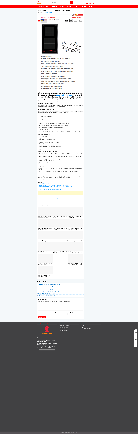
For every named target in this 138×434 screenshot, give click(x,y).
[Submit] (71, 2)
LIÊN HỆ (90, 6)
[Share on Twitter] (59, 198)
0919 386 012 (90, 3)
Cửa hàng (136, 332)
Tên (38, 312)
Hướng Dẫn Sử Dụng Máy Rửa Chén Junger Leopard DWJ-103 (49, 284)
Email (55, 312)
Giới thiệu (83, 325)
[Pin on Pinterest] (62, 198)
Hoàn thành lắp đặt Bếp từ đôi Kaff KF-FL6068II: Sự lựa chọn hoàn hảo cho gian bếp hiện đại (55, 186)
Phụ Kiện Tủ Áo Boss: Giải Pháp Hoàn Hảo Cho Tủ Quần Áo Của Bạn (51, 183)
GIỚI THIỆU (69, 6)
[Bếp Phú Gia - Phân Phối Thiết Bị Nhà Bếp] (42, 2)
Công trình (50, 12)
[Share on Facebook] (57, 198)
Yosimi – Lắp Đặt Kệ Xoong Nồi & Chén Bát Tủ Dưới (47, 289)
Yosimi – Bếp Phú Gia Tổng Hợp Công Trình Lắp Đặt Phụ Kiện (49, 291)
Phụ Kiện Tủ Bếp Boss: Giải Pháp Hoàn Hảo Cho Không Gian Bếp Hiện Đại (52, 188)
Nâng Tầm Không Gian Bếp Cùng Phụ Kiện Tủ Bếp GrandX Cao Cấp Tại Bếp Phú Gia (53, 185)
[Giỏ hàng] (100, 2)
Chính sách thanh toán (64, 330)
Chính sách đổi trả (63, 331)
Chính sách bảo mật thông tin (65, 325)
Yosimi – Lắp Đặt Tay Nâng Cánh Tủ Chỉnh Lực (46, 293)
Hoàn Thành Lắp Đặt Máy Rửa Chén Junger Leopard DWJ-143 (49, 286)
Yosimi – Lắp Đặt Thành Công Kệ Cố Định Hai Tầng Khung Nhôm (50, 189)
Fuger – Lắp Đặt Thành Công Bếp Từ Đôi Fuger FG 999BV (48, 287)
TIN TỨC (75, 6)
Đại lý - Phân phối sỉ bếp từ (86, 328)
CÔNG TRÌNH (83, 6)
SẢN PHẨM (62, 6)
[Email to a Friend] (60, 198)
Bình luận (40, 303)
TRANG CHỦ (54, 6)
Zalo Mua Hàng (42, 192)
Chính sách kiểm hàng (64, 328)
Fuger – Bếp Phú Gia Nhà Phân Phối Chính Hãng (46, 295)
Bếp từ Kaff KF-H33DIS (64, 95)
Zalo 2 (136, 339)
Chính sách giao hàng (64, 327)
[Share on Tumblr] (64, 198)
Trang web (71, 312)
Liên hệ (83, 327)
